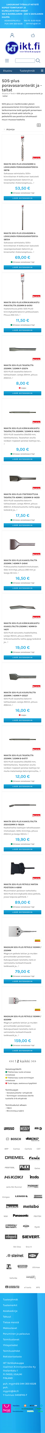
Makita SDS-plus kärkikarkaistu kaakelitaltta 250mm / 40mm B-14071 (21, 626)
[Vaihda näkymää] (39, 126)
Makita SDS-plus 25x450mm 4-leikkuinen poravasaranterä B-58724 (21, 236)
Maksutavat (10, 1328)
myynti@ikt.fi (11, 1391)
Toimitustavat (11, 1339)
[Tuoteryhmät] (7, 60)
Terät (13, 93)
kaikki (25, 1061)
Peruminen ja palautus (16, 1333)
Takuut (7, 1316)
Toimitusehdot (11, 1350)
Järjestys (10, 129)
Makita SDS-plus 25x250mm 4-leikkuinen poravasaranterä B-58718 (21, 167)
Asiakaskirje (10, 1311)
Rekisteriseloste (12, 1356)
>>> (33, 1061)
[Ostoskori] (33, 35)
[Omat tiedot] (12, 35)
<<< (11, 1061)
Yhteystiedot (10, 1345)
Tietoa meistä (11, 1322)
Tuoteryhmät (27, 70)
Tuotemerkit (10, 1305)
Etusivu (7, 70)
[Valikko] (42, 71)
